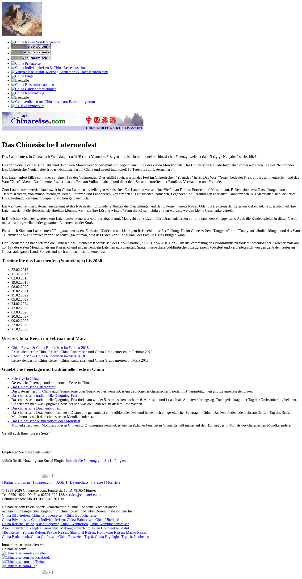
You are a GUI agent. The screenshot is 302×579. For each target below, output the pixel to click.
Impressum (43, 482)
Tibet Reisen (11, 532)
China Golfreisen (43, 537)
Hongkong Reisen (110, 532)
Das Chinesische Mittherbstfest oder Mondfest (45, 421)
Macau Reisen (136, 532)
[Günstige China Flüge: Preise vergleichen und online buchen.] (22, 76)
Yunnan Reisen (33, 532)
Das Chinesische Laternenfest (33, 387)
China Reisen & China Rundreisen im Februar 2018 (50, 348)
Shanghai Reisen (82, 532)
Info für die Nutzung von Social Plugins (96, 461)
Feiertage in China (25, 378)
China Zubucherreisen (81, 515)
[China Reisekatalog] (27, 93)
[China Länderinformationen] (33, 89)
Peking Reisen (57, 532)
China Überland (107, 520)
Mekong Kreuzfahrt (75, 528)
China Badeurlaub (15, 537)
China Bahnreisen (80, 520)
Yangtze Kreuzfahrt (43, 528)
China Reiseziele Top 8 (75, 537)
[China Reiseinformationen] (32, 85)
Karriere (114, 482)
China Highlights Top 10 (113, 537)
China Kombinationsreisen (109, 524)
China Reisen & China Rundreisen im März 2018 (48, 356)
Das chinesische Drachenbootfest (36, 408)
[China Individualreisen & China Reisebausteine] (48, 68)
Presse (98, 482)
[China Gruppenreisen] (31, 53)
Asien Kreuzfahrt (15, 528)
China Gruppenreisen (47, 515)
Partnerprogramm (17, 482)
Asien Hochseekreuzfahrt (110, 528)
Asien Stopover (47, 524)
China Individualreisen (48, 520)
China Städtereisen (16, 515)
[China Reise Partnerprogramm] (53, 102)
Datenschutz (79, 482)
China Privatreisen (15, 520)
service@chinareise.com (84, 495)
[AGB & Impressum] (27, 106)
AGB (60, 482)
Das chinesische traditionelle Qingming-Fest (44, 395)
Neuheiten (141, 537)
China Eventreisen (74, 524)
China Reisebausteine (18, 524)
